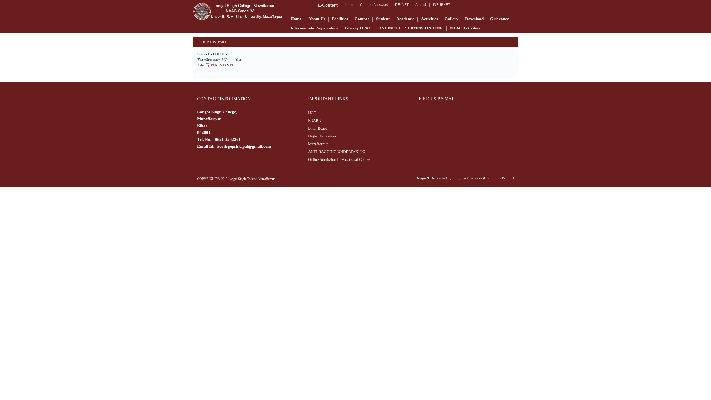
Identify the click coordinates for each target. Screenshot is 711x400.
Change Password (374, 5)
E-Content (328, 5)
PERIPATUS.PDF (223, 65)
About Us (316, 19)
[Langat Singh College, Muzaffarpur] (237, 11)
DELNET (402, 5)
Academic (405, 19)
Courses (362, 19)
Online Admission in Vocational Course (339, 160)
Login (349, 5)
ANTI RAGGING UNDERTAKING (336, 152)
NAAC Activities (465, 28)
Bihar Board (317, 128)
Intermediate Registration (314, 28)
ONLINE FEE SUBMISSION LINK (410, 28)
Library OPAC (358, 28)
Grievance (499, 19)
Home (296, 19)
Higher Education (322, 136)
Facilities (340, 19)
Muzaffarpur (318, 144)
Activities (429, 19)
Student (383, 19)
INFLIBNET (441, 5)
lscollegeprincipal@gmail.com (244, 146)
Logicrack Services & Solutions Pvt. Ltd (484, 178)
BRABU (314, 121)
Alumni (420, 5)
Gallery (452, 19)
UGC (312, 113)
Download (474, 19)
